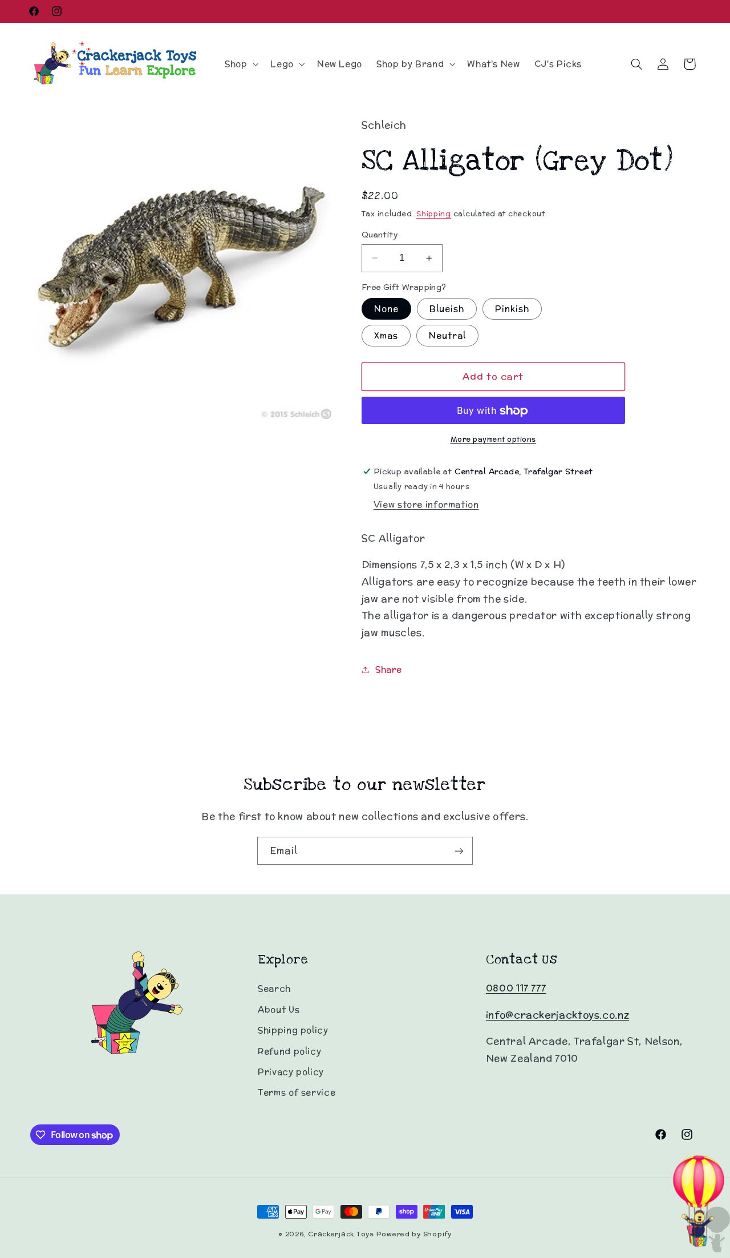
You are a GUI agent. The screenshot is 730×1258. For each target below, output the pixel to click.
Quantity (380, 234)
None (386, 308)
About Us (278, 1009)
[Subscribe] (459, 851)
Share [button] (388, 669)
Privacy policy (291, 1072)
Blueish (446, 308)
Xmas (386, 335)
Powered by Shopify (414, 1234)
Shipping (433, 214)
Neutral (447, 335)
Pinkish (512, 308)
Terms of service (296, 1092)
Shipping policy (293, 1030)
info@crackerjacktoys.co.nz (557, 1015)
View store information (426, 505)
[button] (240, 63)
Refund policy (289, 1051)
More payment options (494, 439)
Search (274, 988)
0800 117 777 (516, 988)
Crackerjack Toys (341, 1234)
